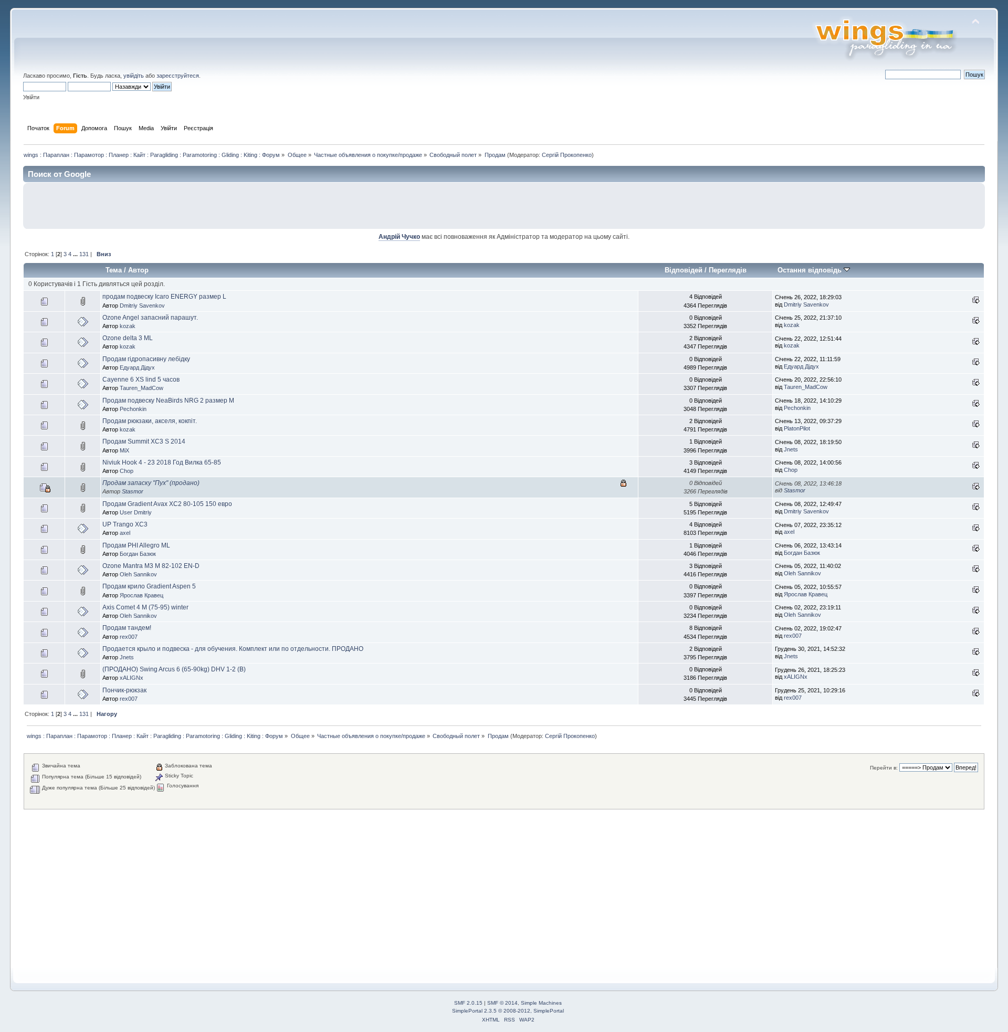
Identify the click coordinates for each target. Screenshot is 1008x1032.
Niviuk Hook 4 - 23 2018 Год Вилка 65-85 (161, 462)
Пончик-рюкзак (124, 690)
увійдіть (133, 75)
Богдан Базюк (138, 554)
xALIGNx (131, 678)
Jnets (791, 449)
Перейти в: (884, 768)
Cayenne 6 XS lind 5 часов (141, 379)
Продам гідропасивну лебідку (146, 359)
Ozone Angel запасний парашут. (150, 317)
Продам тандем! (126, 627)
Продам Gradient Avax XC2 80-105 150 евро (167, 504)
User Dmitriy (136, 512)
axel (125, 533)
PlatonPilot (797, 428)
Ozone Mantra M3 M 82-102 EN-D (151, 566)
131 (84, 254)
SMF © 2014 (502, 1003)
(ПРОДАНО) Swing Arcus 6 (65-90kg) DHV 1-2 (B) (174, 669)
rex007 (129, 637)
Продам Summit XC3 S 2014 (143, 441)
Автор (138, 270)
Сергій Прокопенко (567, 155)
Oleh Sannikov (138, 574)
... (76, 254)
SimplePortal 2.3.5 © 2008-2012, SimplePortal (508, 1011)
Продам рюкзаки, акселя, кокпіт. (149, 421)
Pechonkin (133, 409)
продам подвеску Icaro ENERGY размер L (164, 296)
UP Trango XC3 (125, 524)
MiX (124, 450)
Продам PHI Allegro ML (136, 545)
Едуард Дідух (137, 367)
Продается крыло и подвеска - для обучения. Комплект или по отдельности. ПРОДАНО (232, 648)
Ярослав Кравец (141, 595)
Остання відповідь (811, 270)
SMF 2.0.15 (468, 1003)
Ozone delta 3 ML (127, 338)
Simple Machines (541, 1003)
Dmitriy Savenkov (142, 305)
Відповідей (683, 270)
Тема (114, 270)
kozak (127, 326)
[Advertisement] (857, 206)
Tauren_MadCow (141, 388)
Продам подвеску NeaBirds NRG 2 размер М (168, 400)
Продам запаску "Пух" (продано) (151, 483)
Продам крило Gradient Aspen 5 (149, 586)
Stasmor (132, 491)
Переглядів (728, 270)
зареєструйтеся (177, 75)
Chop (126, 471)
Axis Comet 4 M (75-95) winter (145, 607)
